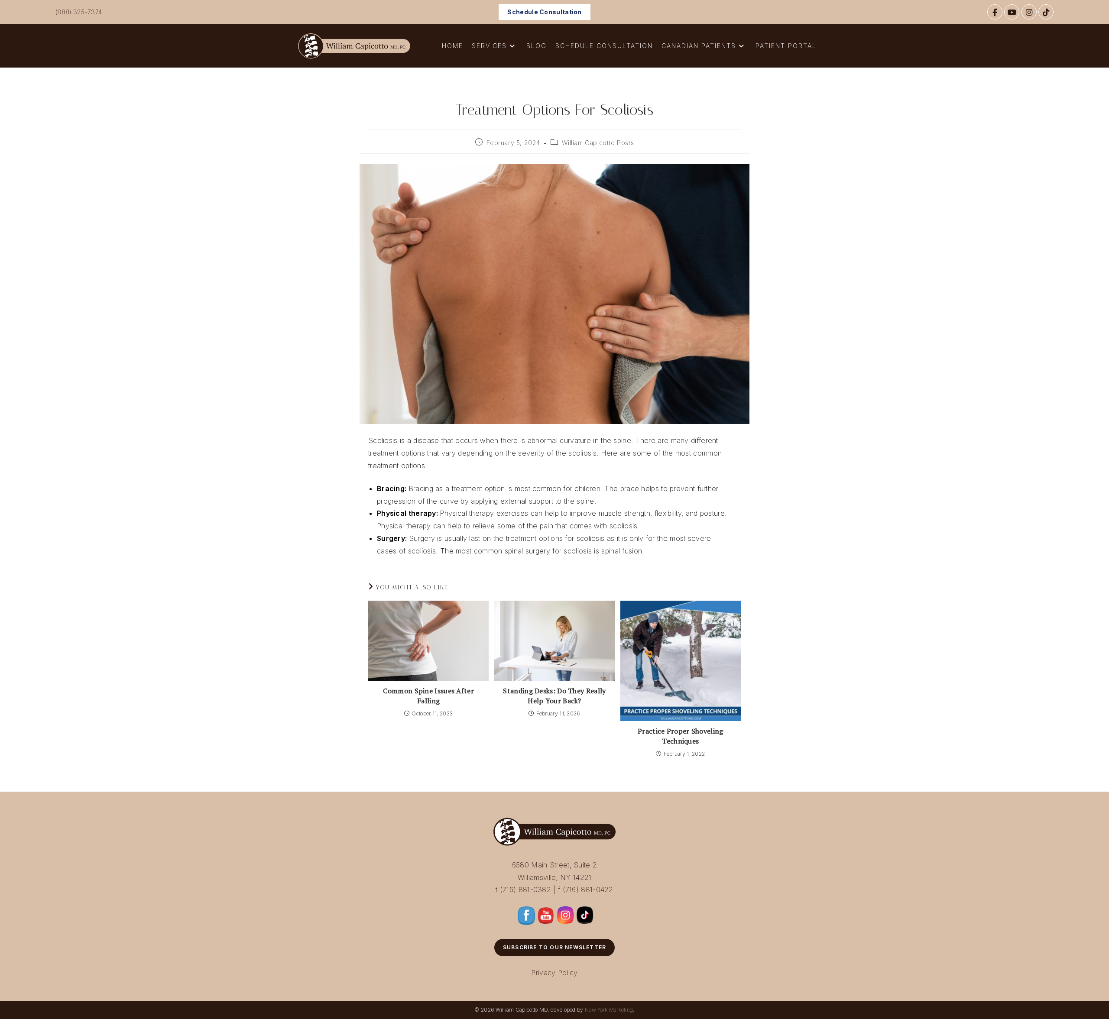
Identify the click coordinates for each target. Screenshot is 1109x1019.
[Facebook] (994, 11)
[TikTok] (1046, 11)
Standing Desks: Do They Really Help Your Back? (554, 695)
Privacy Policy (554, 972)
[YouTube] (1011, 11)
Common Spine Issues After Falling (428, 695)
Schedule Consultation (544, 12)
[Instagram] (1029, 11)
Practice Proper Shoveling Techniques (680, 735)
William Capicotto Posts (598, 142)
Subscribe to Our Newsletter (554, 947)
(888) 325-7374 (78, 12)
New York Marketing (609, 1009)
